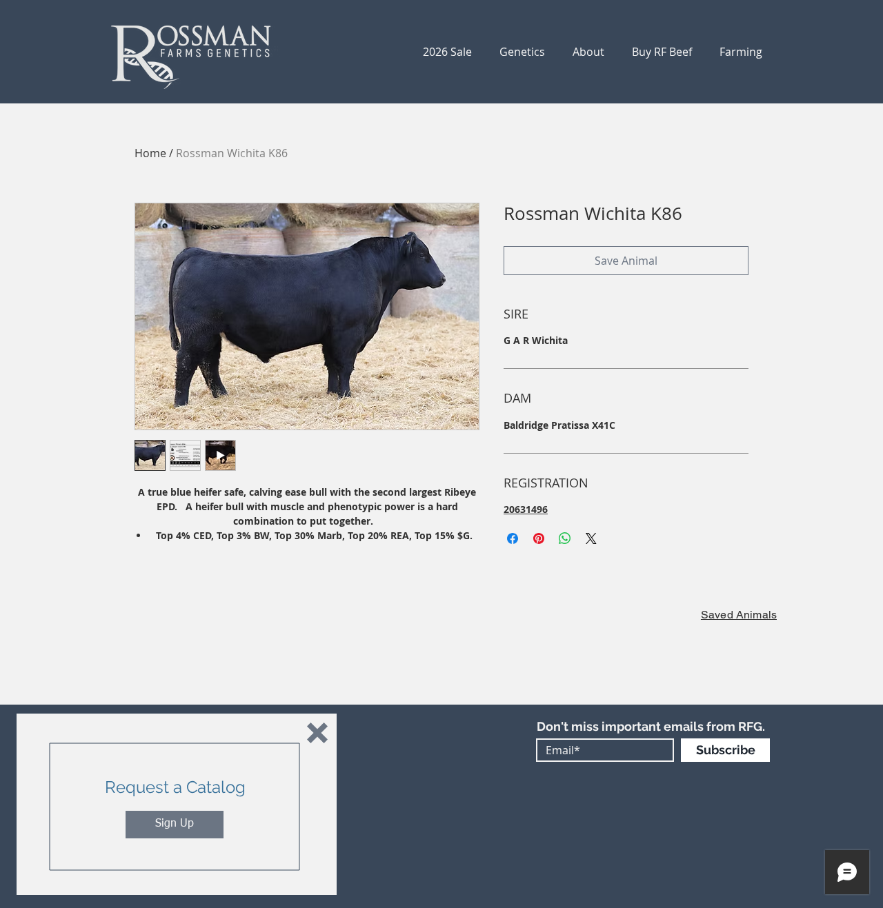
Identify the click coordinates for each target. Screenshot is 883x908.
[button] (317, 733)
